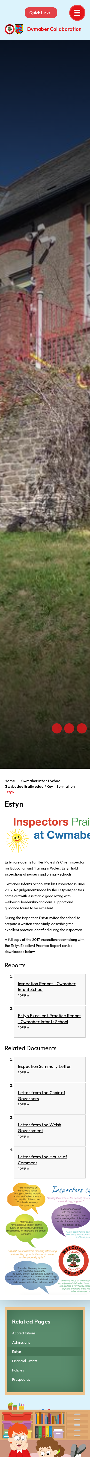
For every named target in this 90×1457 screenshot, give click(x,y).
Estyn (9, 792)
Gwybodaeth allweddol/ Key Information (40, 786)
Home (10, 780)
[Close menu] (77, 13)
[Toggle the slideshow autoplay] (82, 728)
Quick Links (39, 13)
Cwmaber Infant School (41, 780)
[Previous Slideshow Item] (57, 728)
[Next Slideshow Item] (69, 728)
